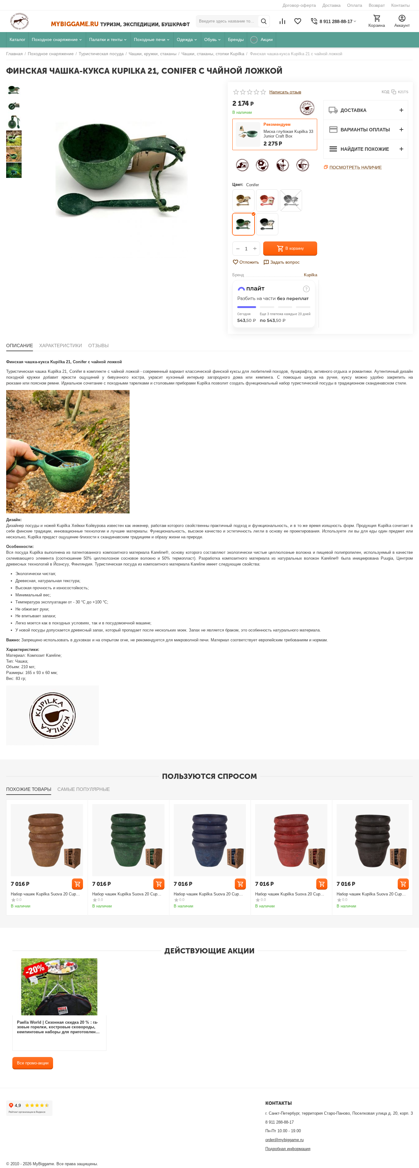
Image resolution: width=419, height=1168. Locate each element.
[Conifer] (243, 224)
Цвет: (237, 184)
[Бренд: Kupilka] (307, 107)
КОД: (386, 92)
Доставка (331, 5)
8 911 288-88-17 (279, 1122)
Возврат (377, 5)
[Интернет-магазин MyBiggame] (28, 21)
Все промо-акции (32, 1063)
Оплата (354, 5)
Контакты (400, 5)
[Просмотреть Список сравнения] (282, 21)
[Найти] (263, 21)
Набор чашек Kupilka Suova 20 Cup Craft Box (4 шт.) (43, 894)
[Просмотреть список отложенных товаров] (298, 21)
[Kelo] (267, 224)
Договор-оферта (299, 5)
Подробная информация (287, 1148)
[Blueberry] (291, 200)
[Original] (243, 200)
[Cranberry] (267, 200)
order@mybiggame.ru (284, 1139)
